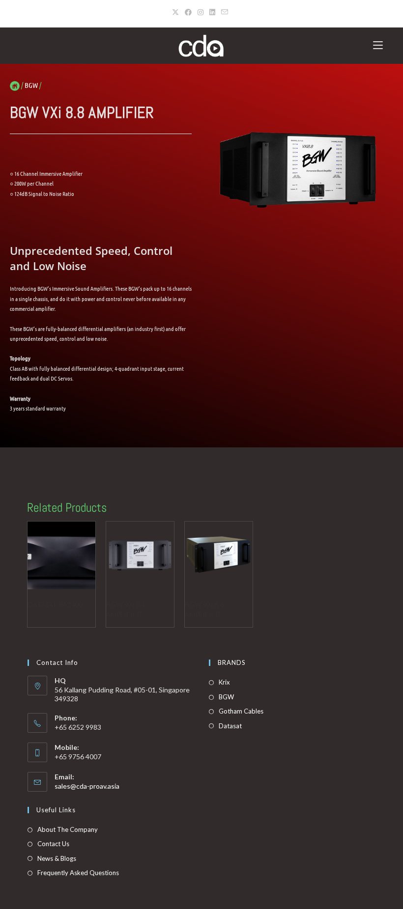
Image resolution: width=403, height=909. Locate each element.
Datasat (230, 726)
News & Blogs (56, 858)
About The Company (67, 829)
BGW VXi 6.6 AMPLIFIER (204, 609)
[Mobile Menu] (378, 45)
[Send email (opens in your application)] (224, 12)
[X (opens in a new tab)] (177, 12)
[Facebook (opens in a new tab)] (188, 12)
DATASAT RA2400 (55, 604)
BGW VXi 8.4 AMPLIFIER (125, 609)
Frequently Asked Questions (78, 873)
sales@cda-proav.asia (87, 786)
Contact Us (53, 844)
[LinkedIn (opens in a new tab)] (212, 12)
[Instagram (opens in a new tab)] (200, 12)
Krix (224, 682)
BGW (226, 697)
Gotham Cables (241, 711)
